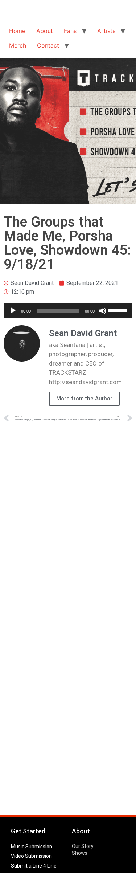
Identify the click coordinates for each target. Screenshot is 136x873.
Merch (17, 45)
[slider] (118, 310)
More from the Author (84, 398)
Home (17, 30)
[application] (68, 310)
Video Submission (31, 856)
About (44, 30)
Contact (48, 45)
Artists (106, 30)
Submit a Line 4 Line (34, 866)
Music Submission (31, 846)
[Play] (13, 310)
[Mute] (102, 310)
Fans (70, 30)
